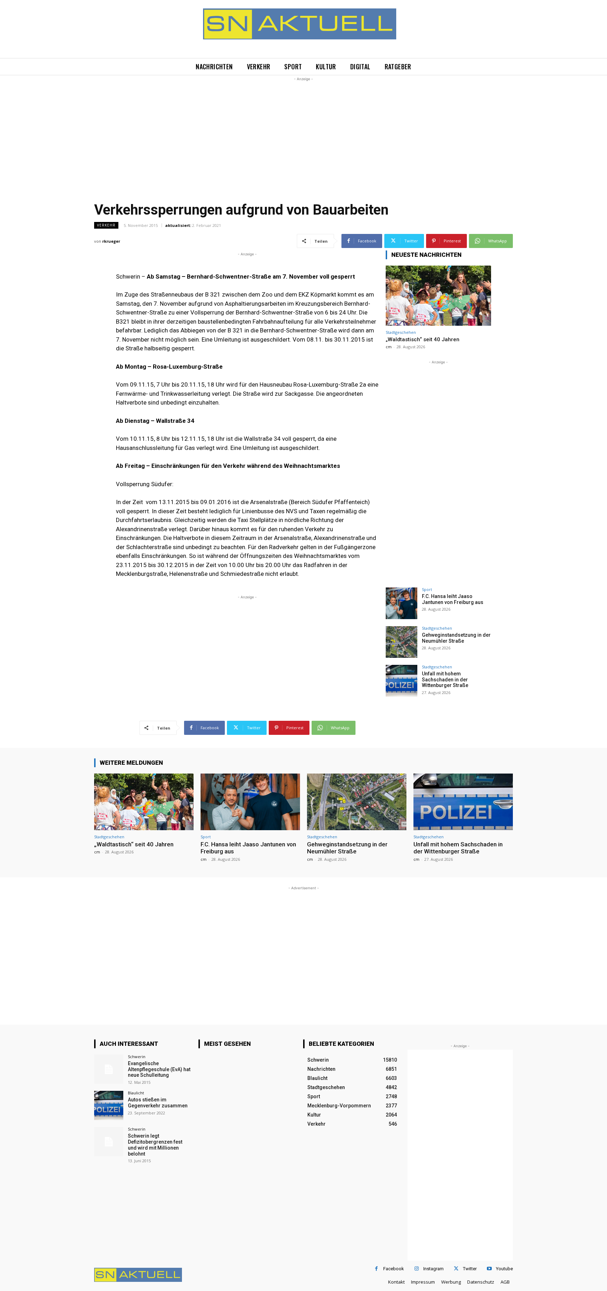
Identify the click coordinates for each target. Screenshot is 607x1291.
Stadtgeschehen (401, 332)
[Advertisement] (303, 132)
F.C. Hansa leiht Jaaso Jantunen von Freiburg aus (452, 599)
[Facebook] (376, 1269)
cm (389, 346)
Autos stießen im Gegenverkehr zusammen (158, 1102)
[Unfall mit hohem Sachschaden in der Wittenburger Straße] (401, 681)
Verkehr (106, 225)
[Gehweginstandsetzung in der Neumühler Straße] (401, 642)
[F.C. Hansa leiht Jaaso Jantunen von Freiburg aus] (401, 603)
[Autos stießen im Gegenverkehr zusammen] (108, 1105)
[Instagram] (416, 1269)
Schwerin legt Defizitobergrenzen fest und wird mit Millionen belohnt (155, 1144)
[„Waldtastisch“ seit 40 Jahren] (438, 296)
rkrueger (111, 241)
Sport (427, 589)
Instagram (433, 1268)
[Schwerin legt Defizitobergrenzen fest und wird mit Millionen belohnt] (108, 1141)
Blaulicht (136, 1093)
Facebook (393, 1268)
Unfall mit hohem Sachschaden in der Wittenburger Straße (445, 679)
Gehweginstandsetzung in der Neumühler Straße (456, 638)
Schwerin (136, 1056)
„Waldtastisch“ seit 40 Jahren (422, 339)
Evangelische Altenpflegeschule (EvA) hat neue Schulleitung (159, 1069)
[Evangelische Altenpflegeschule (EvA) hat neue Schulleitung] (108, 1069)
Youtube (504, 1268)
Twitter (470, 1268)
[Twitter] (456, 1269)
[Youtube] (489, 1269)
